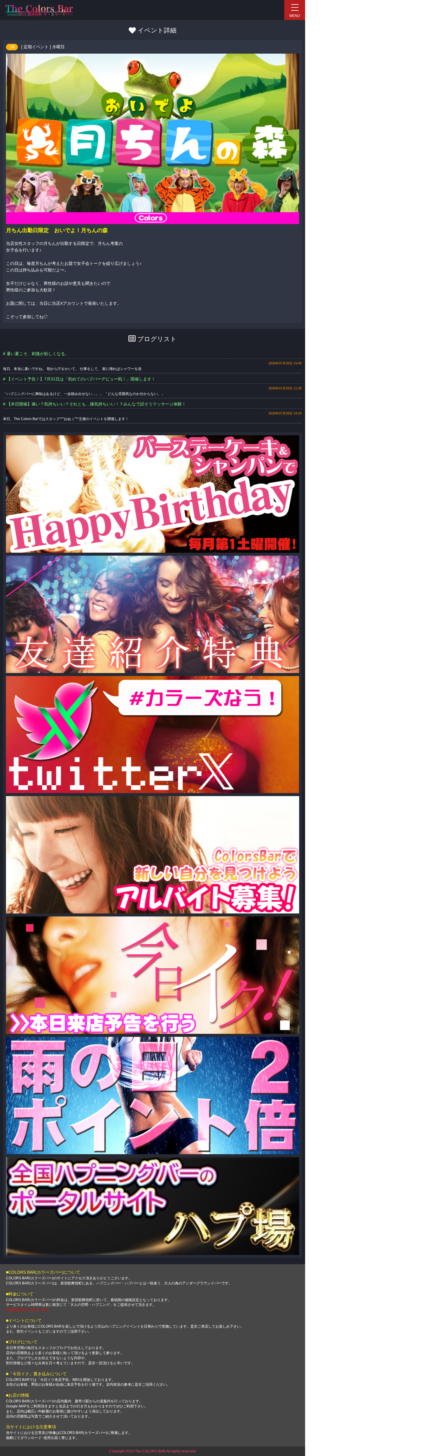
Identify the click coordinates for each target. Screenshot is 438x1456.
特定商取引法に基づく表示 (27, 1310)
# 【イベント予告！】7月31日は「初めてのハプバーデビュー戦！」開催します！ (79, 379)
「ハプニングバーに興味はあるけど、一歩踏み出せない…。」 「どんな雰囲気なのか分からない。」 (84, 394)
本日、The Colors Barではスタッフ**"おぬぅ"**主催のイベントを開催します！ (66, 419)
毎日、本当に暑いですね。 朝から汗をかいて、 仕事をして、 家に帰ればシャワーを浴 (72, 369)
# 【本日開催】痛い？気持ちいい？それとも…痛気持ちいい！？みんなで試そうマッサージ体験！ (94, 404)
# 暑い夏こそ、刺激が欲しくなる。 (36, 353)
